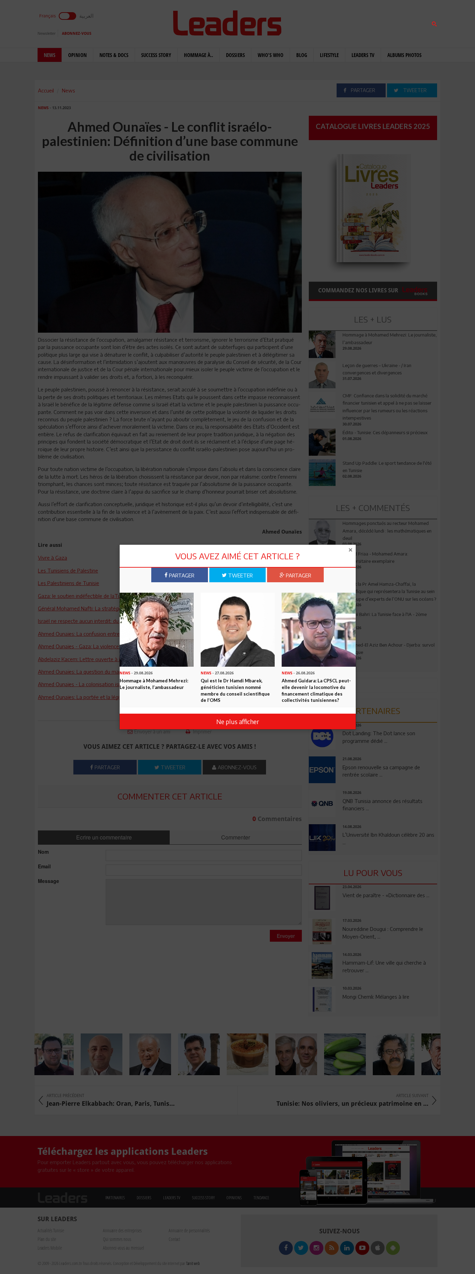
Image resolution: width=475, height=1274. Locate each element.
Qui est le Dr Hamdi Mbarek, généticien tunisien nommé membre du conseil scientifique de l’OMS (235, 690)
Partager (181, 575)
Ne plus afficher (237, 721)
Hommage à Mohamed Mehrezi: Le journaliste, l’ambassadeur (154, 683)
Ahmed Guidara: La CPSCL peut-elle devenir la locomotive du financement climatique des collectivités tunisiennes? (316, 690)
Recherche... (325, 22)
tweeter (240, 575)
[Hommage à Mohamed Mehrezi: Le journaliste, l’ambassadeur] (157, 629)
